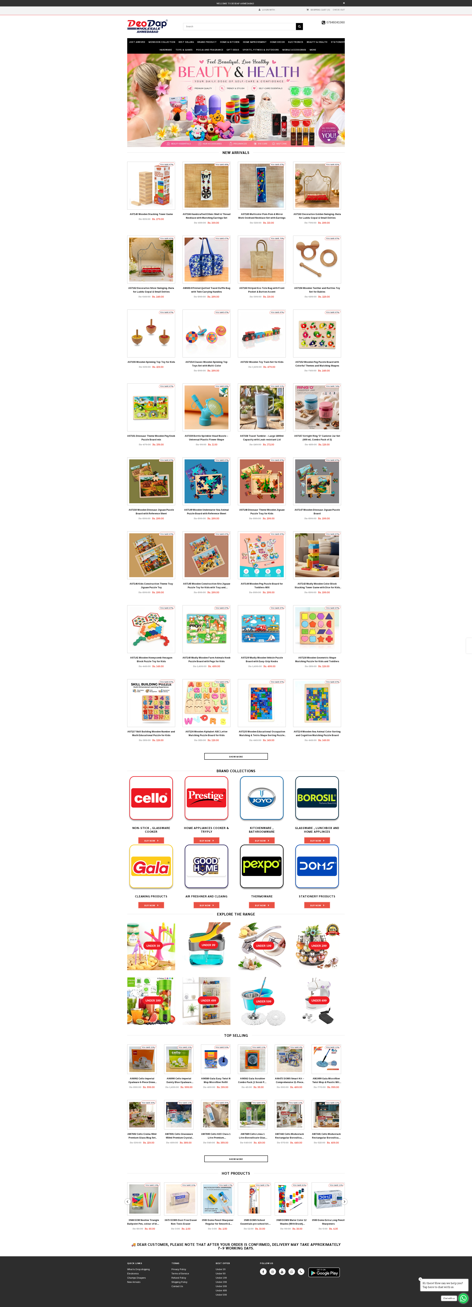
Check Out (339, 9)
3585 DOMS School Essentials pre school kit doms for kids (254, 1222)
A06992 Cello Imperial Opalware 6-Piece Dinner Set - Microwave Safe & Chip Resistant (142, 1080)
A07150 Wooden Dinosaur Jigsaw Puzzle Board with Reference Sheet (151, 512)
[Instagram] (272, 1271)
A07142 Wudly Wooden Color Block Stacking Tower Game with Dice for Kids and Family (317, 586)
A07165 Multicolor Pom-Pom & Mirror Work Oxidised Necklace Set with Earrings (261, 216)
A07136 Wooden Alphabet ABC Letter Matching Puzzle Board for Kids (206, 733)
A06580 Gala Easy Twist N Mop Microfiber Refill (215, 1080)
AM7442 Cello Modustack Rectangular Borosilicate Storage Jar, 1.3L (289, 1136)
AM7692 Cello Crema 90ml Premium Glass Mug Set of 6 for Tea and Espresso (142, 1136)
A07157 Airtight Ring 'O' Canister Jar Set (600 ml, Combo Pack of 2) (317, 438)
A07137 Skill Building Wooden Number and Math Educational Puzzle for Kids (151, 733)
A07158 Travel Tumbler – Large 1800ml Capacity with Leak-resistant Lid (262, 438)
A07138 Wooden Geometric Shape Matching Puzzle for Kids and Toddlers (317, 659)
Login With (268, 10)
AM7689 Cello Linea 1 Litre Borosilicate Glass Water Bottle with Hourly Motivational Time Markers (253, 1136)
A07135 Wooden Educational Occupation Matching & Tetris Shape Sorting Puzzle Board (262, 733)
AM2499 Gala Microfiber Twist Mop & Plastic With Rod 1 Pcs (326, 1080)
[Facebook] (263, 1271)
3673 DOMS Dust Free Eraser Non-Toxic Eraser (181, 1222)
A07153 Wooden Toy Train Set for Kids (261, 362)
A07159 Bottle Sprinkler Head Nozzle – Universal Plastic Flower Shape (206, 438)
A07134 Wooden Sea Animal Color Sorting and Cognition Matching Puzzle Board (317, 733)
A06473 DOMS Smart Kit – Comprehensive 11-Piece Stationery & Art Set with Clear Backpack (289, 1080)
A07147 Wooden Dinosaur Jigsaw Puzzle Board (317, 512)
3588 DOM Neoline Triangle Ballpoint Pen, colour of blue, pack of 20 (143, 1222)
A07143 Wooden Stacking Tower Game (151, 214)
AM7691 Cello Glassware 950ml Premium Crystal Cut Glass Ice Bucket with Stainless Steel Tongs (179, 1136)
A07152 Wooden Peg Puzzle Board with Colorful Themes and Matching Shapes (317, 364)
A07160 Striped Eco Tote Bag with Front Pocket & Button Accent (261, 290)
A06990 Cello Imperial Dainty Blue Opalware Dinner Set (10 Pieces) (178, 1080)
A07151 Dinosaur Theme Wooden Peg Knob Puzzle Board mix (151, 438)
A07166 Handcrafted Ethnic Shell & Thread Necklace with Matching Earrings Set (206, 216)
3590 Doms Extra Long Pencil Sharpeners (328, 1222)
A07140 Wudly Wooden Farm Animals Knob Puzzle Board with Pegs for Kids (206, 659)
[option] (236, 100)
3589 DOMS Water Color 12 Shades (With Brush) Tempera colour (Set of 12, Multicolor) (291, 1222)
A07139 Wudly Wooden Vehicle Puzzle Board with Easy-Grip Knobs (262, 659)
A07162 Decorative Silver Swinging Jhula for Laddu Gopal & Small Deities (151, 290)
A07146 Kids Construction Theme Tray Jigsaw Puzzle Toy (151, 586)
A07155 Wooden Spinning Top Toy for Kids (151, 362)
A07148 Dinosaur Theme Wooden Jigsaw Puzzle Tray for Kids (261, 512)
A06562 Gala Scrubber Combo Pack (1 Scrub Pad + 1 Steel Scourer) (252, 1080)
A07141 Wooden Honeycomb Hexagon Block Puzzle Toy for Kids (151, 659)
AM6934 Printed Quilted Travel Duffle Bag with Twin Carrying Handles (206, 290)
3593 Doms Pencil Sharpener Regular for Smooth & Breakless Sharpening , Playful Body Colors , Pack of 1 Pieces (217, 1222)
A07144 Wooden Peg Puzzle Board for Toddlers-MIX (262, 586)
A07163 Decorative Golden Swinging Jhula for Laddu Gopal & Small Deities (317, 216)
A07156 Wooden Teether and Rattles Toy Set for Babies (317, 290)
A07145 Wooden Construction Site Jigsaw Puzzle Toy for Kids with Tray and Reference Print (206, 586)
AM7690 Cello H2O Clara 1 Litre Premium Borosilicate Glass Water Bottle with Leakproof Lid (215, 1136)
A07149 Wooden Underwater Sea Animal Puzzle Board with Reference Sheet (206, 512)
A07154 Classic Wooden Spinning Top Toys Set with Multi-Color (206, 364)
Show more (236, 756)
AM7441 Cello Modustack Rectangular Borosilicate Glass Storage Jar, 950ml (326, 1136)
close (344, 3)
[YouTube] (282, 1271)
